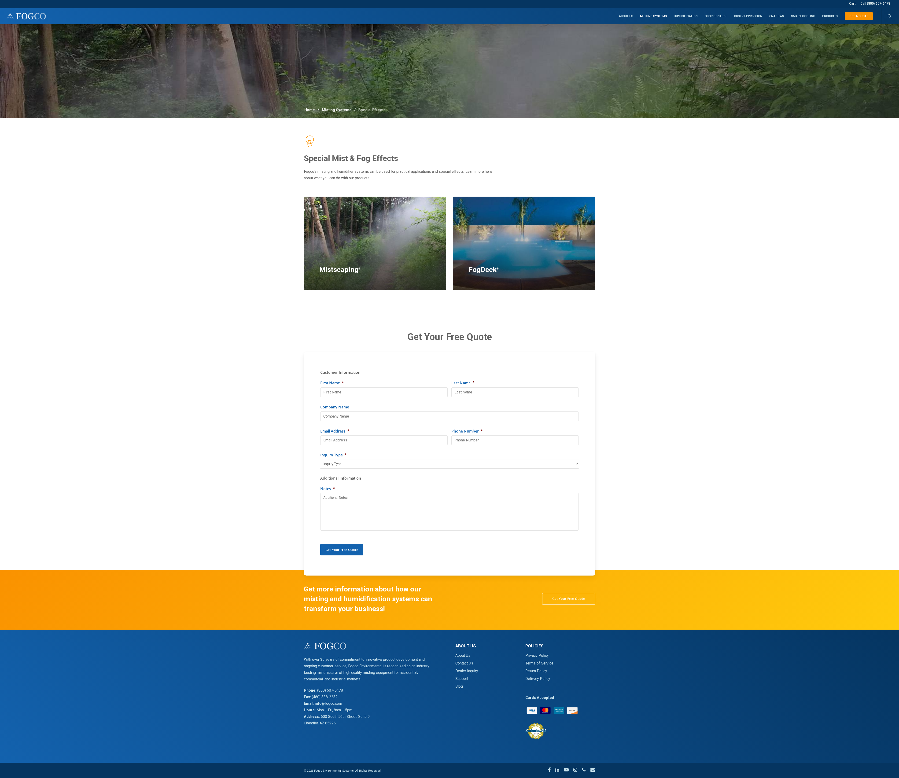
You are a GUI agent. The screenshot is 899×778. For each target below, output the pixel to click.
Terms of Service (539, 663)
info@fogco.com (328, 703)
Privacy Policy (537, 655)
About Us (462, 655)
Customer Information (340, 372)
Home (309, 110)
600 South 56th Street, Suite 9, (345, 716)
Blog (459, 686)
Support (461, 678)
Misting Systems (336, 110)
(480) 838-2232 (325, 697)
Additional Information (340, 478)
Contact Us (464, 663)
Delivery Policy (537, 678)
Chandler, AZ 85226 (320, 723)
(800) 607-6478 (330, 690)
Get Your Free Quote (341, 549)
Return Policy (536, 671)
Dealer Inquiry (466, 671)
